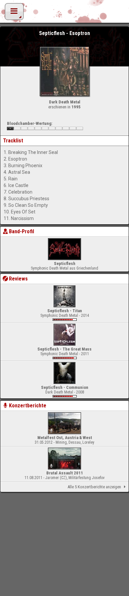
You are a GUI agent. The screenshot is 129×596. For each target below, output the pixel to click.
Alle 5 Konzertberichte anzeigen (94, 486)
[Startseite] (64, 13)
